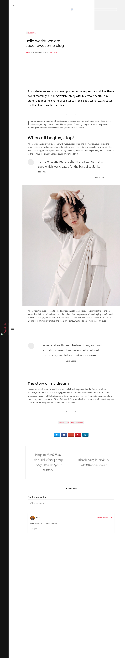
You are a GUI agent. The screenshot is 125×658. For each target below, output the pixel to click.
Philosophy (31, 33)
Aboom (61, 423)
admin (27, 53)
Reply (34, 529)
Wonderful (79, 423)
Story (72, 423)
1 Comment (53, 53)
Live (67, 423)
